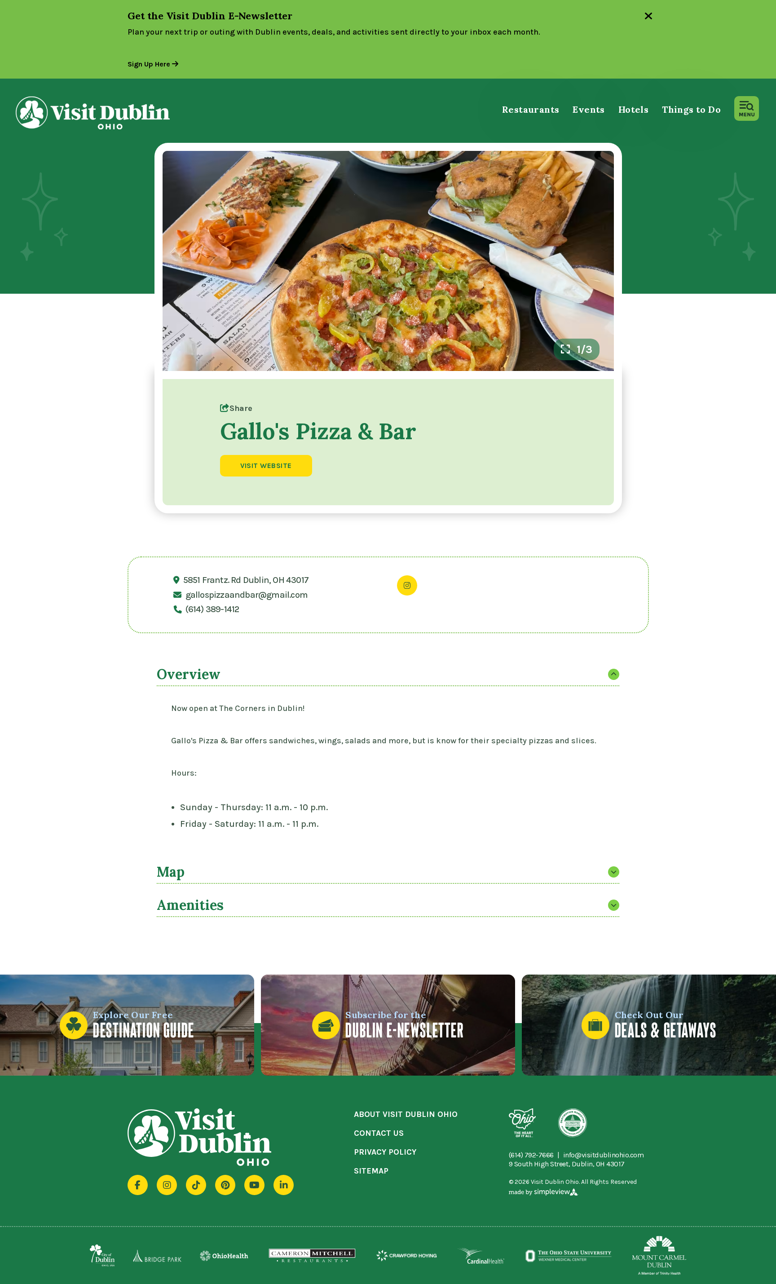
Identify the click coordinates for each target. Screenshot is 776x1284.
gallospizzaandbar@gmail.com (246, 595)
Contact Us (379, 1133)
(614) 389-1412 (212, 609)
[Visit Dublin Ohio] (109, 112)
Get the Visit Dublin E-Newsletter (210, 15)
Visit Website (266, 465)
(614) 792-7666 (531, 1155)
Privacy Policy (385, 1152)
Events (588, 109)
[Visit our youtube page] (254, 1185)
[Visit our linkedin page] (283, 1185)
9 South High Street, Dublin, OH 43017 (567, 1164)
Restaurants (530, 109)
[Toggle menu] (746, 108)
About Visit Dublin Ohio (406, 1114)
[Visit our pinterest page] (225, 1185)
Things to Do (691, 109)
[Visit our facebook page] (138, 1185)
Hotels (633, 109)
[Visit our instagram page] (167, 1185)
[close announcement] (648, 17)
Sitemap (371, 1171)
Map (171, 871)
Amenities (190, 904)
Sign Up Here (150, 64)
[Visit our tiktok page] (196, 1185)
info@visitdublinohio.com (603, 1155)
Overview (188, 674)
